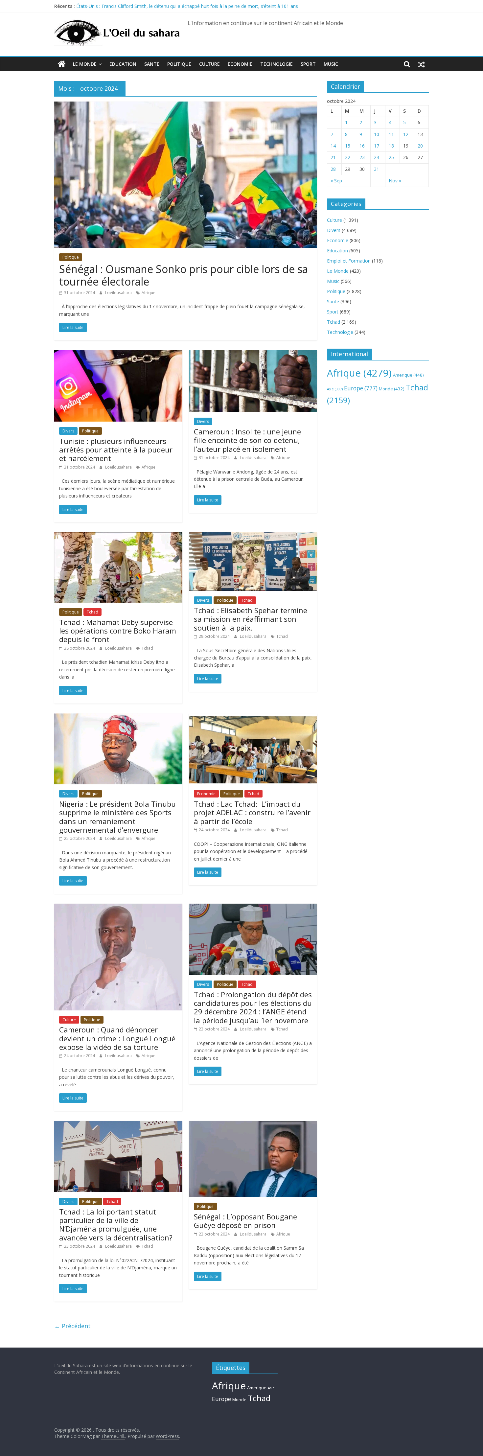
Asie (335, 389)
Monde (391, 389)
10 (376, 134)
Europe (361, 388)
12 (405, 134)
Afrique (148, 292)
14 (333, 146)
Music (331, 64)
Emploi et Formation (349, 261)
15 (347, 146)
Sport (308, 64)
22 (347, 157)
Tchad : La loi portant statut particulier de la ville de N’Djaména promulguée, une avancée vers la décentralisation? (115, 1224)
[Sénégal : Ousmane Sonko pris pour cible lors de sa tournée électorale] (185, 105)
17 (376, 146)
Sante (151, 64)
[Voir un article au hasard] (421, 64)
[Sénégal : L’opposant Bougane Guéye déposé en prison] (253, 1124)
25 (391, 157)
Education (122, 64)
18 (391, 146)
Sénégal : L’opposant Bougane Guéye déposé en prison (245, 1221)
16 (362, 146)
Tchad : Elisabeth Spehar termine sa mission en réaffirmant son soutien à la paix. (250, 619)
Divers (68, 431)
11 (391, 134)
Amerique (408, 375)
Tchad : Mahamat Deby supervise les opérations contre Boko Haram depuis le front (117, 630)
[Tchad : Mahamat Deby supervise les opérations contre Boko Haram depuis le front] (118, 536)
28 (333, 169)
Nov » (395, 180)
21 (333, 157)
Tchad (92, 612)
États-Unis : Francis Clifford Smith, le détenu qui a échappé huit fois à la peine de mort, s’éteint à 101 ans (187, 6)
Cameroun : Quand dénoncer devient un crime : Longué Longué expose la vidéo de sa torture (117, 1038)
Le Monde (85, 64)
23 (362, 157)
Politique (179, 64)
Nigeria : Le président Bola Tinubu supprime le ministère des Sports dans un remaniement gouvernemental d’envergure (117, 817)
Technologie (276, 64)
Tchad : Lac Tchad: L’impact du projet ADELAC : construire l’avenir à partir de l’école (252, 812)
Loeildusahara (119, 292)
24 (376, 157)
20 (420, 146)
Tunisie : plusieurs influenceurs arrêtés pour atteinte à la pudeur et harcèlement (115, 449)
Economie (240, 64)
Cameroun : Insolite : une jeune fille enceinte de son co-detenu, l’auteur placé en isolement (247, 440)
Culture (209, 64)
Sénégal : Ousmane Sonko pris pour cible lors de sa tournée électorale (183, 275)
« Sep (336, 180)
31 (376, 169)
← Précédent (72, 1326)
